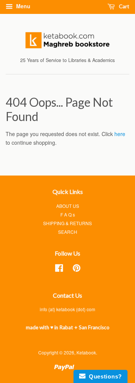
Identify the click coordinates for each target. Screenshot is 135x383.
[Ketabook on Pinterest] (76, 269)
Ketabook (86, 352)
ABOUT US (67, 206)
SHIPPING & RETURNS (67, 223)
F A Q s (67, 214)
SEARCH (67, 232)
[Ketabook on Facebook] (59, 269)
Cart (123, 6)
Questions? (104, 376)
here (119, 134)
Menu (22, 6)
